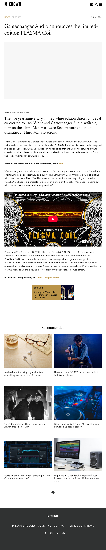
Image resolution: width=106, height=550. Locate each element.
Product (17, 17)
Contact (60, 526)
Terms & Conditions (81, 526)
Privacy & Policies (24, 526)
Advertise (44, 526)
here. (61, 164)
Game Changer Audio (47, 278)
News (7, 17)
